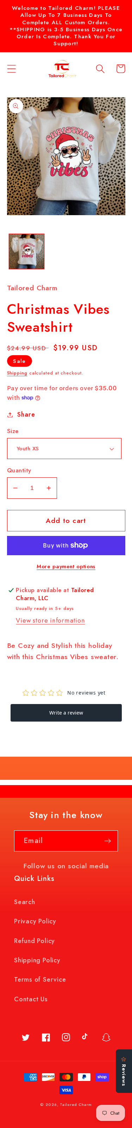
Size (13, 431)
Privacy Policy (35, 921)
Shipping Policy (37, 960)
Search (24, 902)
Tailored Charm (76, 1104)
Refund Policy (34, 940)
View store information (50, 620)
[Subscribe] (108, 841)
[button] (11, 69)
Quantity (19, 470)
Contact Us (31, 999)
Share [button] (26, 414)
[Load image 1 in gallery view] (26, 251)
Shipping (17, 373)
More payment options (66, 566)
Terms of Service (40, 979)
